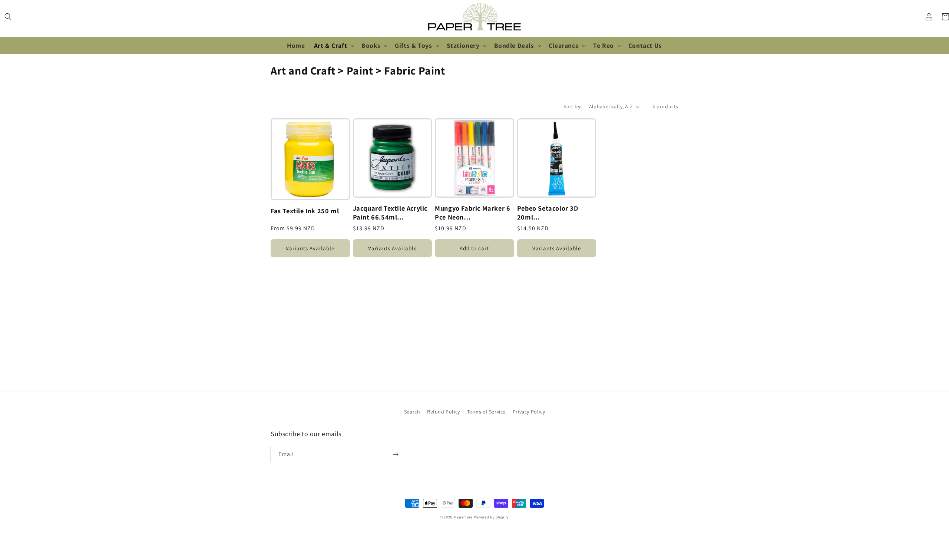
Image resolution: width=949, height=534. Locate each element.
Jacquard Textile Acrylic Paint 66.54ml (390, 212)
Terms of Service (486, 411)
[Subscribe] (395, 454)
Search (412, 411)
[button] (8, 17)
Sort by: (572, 106)
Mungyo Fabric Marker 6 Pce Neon (472, 212)
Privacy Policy (529, 411)
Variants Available (310, 248)
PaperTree (463, 517)
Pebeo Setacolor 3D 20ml (548, 212)
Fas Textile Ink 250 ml (305, 211)
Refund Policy (443, 411)
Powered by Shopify (491, 517)
